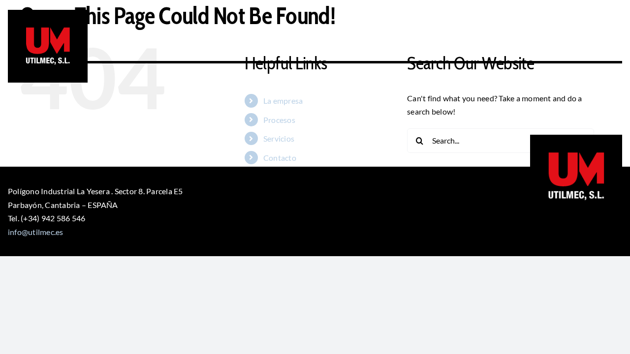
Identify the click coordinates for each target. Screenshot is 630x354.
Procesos (279, 119)
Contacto (279, 157)
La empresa (283, 100)
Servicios (278, 138)
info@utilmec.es (35, 231)
